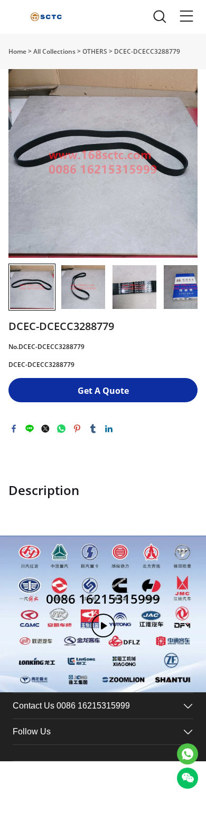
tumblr (93, 428)
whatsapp (61, 428)
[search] (159, 19)
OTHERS (94, 51)
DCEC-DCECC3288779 (147, 51)
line (29, 428)
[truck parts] (187, 753)
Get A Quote (103, 390)
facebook (13, 428)
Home (17, 51)
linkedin (109, 428)
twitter (45, 428)
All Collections (54, 51)
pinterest (77, 428)
